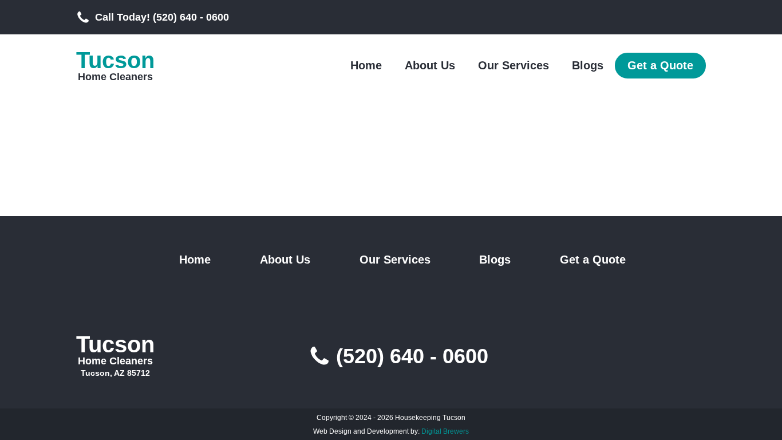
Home (366, 65)
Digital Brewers (445, 431)
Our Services (513, 65)
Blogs (587, 65)
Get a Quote (660, 65)
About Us (430, 65)
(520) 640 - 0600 (412, 356)
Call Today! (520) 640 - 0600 (162, 17)
